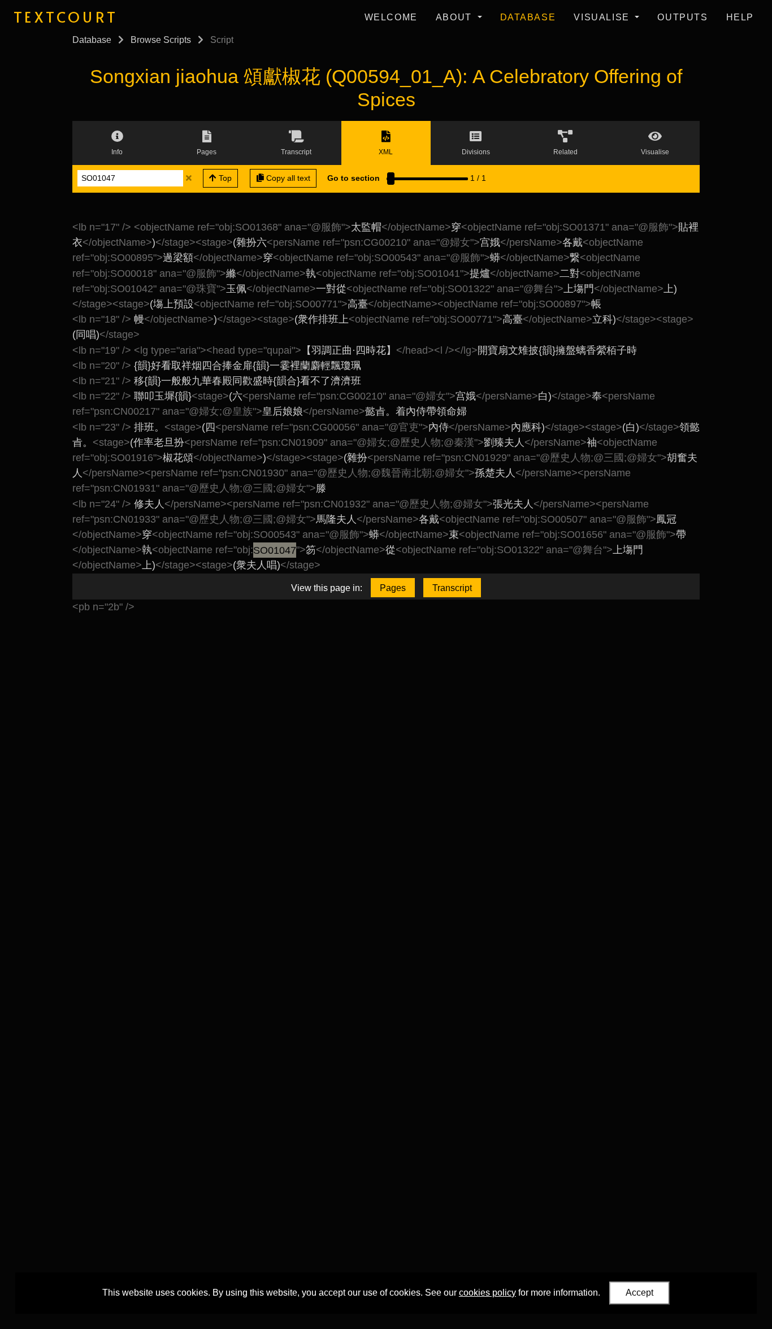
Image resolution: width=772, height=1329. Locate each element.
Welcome (391, 17)
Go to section (353, 178)
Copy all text (287, 178)
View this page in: (326, 588)
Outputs (682, 17)
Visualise (603, 17)
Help (740, 17)
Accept (639, 1292)
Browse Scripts (161, 40)
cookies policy (487, 1292)
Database (528, 17)
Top (224, 178)
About (455, 17)
